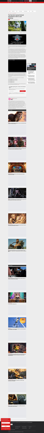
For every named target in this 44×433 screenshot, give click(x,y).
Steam (18, 84)
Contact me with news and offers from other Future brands (5, 424)
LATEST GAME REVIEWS (33, 64)
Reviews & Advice (22, 2)
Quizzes (32, 11)
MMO (10, 13)
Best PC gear (13, 11)
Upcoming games (25, 11)
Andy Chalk (12, 19)
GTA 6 (16, 11)
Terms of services (16, 92)
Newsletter (31, 2)
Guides (25, 2)
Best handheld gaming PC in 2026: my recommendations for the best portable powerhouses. (31, 82)
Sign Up (6, 426)
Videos (28, 2)
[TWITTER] (11, 99)
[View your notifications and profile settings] (35, 1)
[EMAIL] (12, 99)
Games (10, 2)
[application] (17, 66)
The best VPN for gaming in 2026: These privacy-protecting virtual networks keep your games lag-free (31, 68)
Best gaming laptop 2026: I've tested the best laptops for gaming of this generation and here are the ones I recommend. (31, 79)
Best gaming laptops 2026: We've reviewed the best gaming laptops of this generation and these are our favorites (31, 72)
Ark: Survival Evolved (14, 13)
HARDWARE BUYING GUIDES (29, 64)
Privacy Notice (10, 93)
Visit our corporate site (29, 422)
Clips (29, 11)
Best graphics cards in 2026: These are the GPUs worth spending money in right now (31, 76)
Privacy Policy (8, 428)
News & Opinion (17, 2)
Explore (34, 2)
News (9, 19)
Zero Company (20, 11)
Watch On (10, 43)
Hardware (13, 2)
